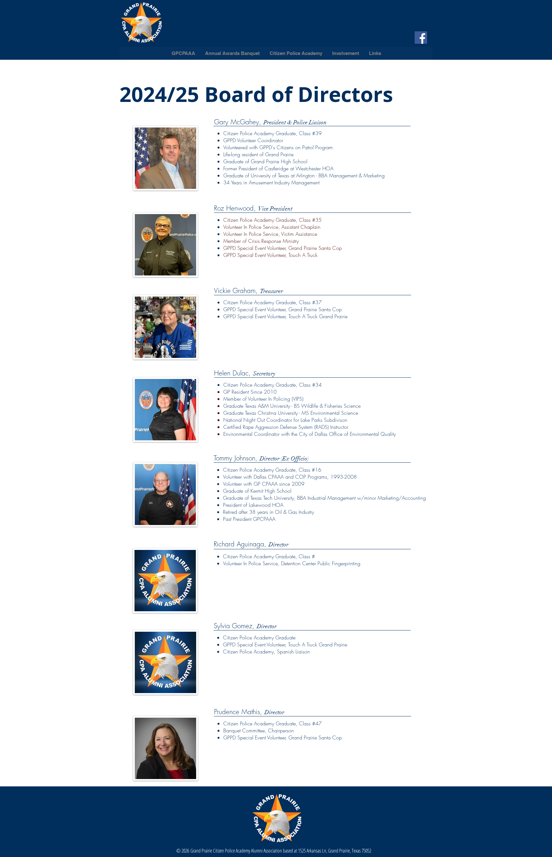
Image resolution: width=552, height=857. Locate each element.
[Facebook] (421, 37)
